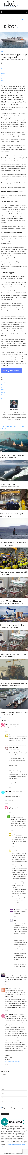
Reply (6, 731)
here (14, 363)
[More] (14, 83)
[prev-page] (0, 718)
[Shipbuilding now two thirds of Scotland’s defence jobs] (14, 614)
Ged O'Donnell (9, 1014)
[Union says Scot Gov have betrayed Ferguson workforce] (14, 640)
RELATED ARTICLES (7, 426)
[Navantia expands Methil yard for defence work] (14, 499)
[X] (14, 421)
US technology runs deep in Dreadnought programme (11, 485)
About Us (16, 1150)
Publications (6, 1150)
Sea (5, 31)
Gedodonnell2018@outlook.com (12, 1061)
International (8, 1149)
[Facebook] (1, 1146)
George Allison (6, 59)
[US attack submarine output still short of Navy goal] (14, 528)
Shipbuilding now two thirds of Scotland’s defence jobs (12, 626)
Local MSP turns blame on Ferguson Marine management (12, 602)
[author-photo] (14, 404)
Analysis (24, 1149)
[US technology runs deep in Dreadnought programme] (14, 470)
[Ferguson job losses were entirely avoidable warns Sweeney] (14, 669)
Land (14, 1149)
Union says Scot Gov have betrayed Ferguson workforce (14, 655)
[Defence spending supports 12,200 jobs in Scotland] (14, 698)
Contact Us (22, 1150)
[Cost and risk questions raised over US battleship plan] (14, 441)
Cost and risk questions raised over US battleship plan (12, 456)
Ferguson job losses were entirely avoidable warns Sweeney (13, 684)
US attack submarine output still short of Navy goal (13, 543)
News (3, 1149)
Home (2, 31)
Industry (11, 1150)
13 (24, 59)
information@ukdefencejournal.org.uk (16, 1144)
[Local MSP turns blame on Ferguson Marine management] (14, 587)
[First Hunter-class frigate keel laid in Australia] (14, 558)
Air (20, 1149)
